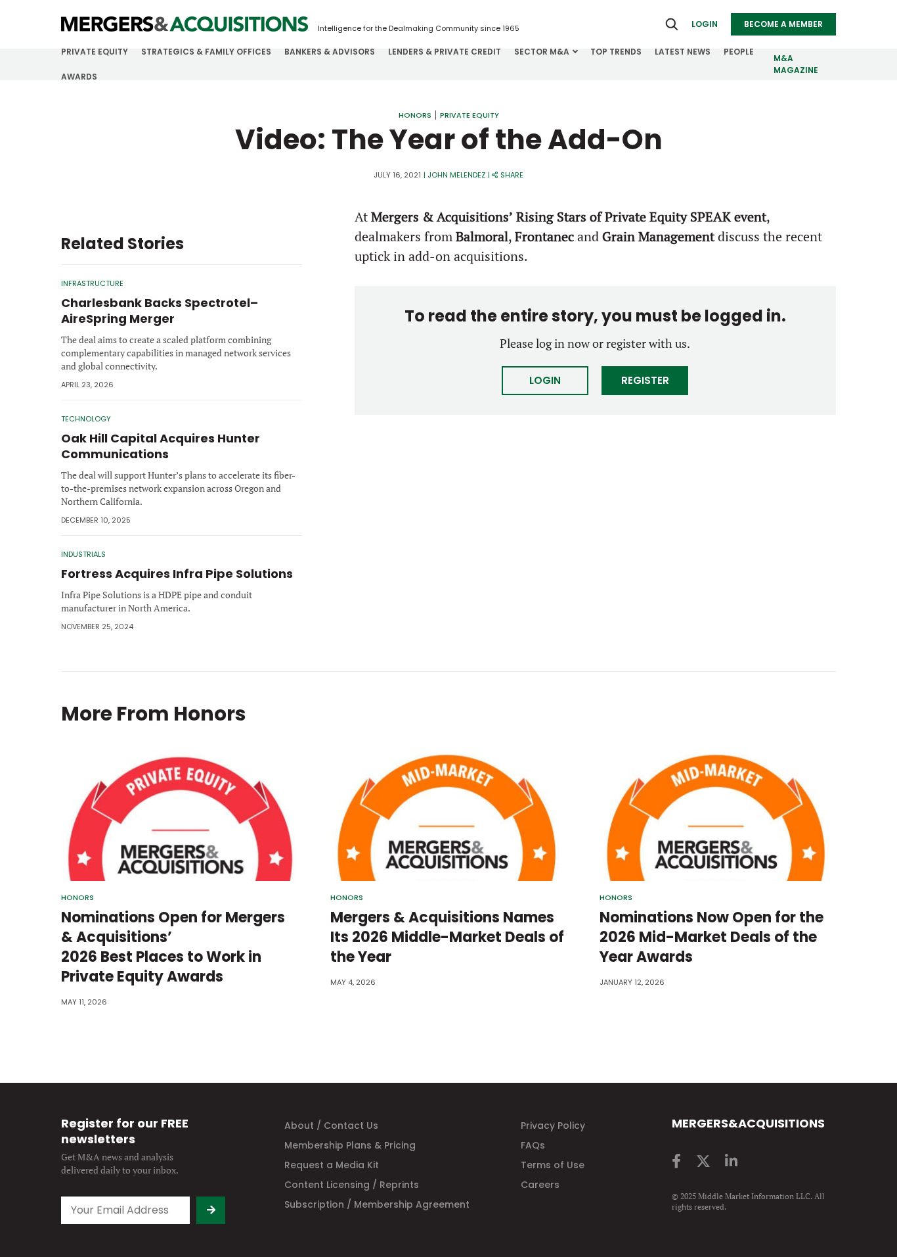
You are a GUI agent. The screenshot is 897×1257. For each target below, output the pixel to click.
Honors (415, 115)
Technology (86, 419)
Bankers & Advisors (329, 51)
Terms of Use (552, 1165)
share (511, 175)
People (739, 51)
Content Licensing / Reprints (351, 1184)
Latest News (683, 51)
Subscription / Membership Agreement (377, 1204)
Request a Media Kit (331, 1165)
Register (645, 380)
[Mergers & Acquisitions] (184, 24)
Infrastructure (92, 283)
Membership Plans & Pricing (350, 1145)
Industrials (83, 554)
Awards (79, 76)
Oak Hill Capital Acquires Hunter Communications (160, 446)
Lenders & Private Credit (444, 51)
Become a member (783, 24)
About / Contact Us (331, 1125)
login (704, 24)
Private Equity (94, 51)
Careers (540, 1184)
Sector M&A (541, 51)
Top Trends (616, 51)
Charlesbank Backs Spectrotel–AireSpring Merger (159, 311)
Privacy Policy (553, 1125)
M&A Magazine (796, 64)
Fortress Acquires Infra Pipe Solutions (177, 573)
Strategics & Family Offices (206, 51)
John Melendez (456, 175)
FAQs (533, 1145)
